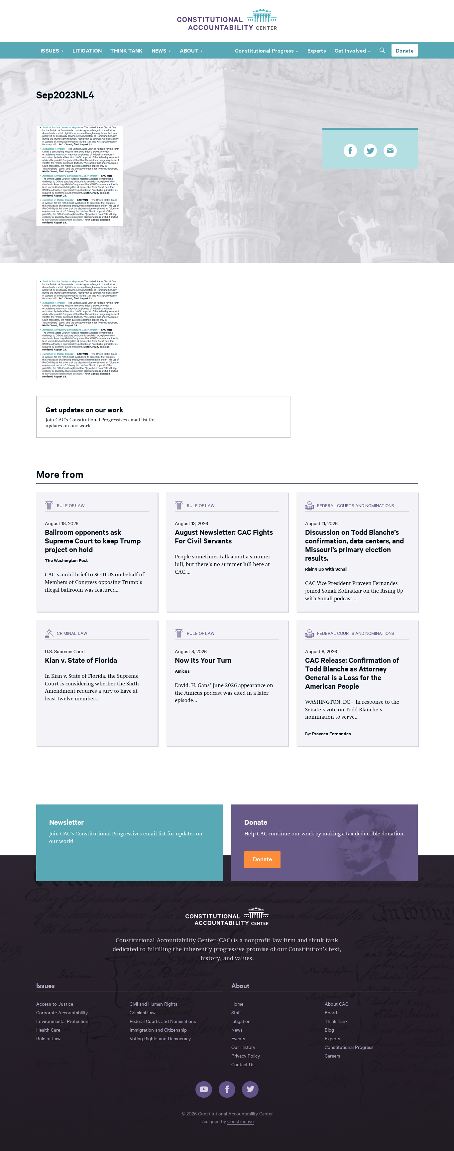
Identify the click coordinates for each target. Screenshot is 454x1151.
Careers (332, 1055)
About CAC (336, 1003)
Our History (243, 1047)
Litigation (87, 50)
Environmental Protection (62, 1021)
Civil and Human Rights (153, 1003)
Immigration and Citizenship (158, 1029)
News (159, 50)
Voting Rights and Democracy (160, 1038)
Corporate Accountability (62, 1012)
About (189, 50)
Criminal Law (143, 1012)
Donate (404, 50)
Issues (50, 50)
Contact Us (243, 1064)
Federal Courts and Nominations (163, 1021)
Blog (329, 1029)
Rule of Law (48, 1038)
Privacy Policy (245, 1055)
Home (237, 1003)
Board (331, 1012)
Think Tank (126, 50)
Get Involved (350, 50)
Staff (236, 1012)
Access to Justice (54, 1003)
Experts (316, 50)
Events (238, 1038)
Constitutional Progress (264, 50)
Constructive (240, 1121)
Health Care (48, 1029)
